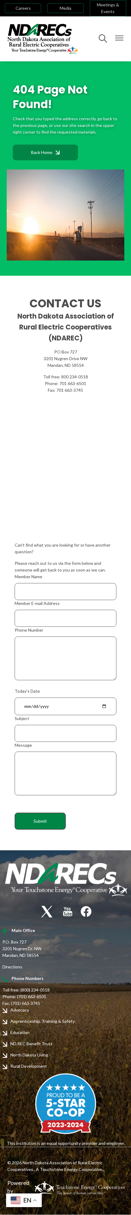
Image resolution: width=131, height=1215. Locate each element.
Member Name (28, 576)
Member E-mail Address (37, 603)
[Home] (42, 39)
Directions (12, 966)
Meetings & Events (108, 8)
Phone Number (29, 630)
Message (23, 745)
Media (65, 8)
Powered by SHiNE (18, 1190)
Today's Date (27, 691)
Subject (22, 718)
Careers (23, 8)
